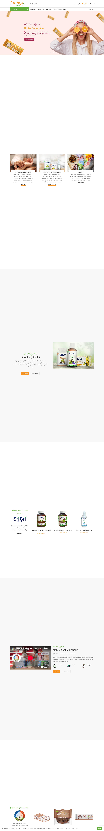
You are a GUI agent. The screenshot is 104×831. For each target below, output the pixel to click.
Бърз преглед (50, 511)
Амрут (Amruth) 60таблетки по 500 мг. (63, 530)
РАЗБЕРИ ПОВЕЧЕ (66, 671)
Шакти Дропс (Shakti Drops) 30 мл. (84, 530)
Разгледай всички (52, 184)
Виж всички (25, 373)
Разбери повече (35, 373)
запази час (23, 184)
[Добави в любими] (50, 514)
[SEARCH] (74, 3)
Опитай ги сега (81, 182)
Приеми (99, 828)
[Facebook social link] (87, 9)
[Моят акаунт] (79, 3)
